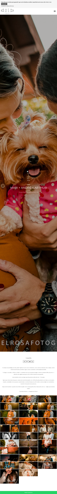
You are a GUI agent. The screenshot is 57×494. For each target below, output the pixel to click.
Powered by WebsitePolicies (7, 6)
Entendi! (4, 4)
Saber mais (48, 2)
